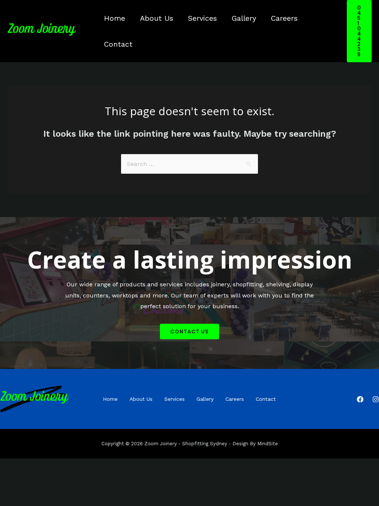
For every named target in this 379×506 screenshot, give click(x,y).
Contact (118, 44)
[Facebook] (360, 399)
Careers (284, 18)
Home (114, 18)
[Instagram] (375, 399)
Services (202, 18)
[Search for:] (189, 163)
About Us (156, 18)
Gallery (244, 18)
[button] (189, 331)
